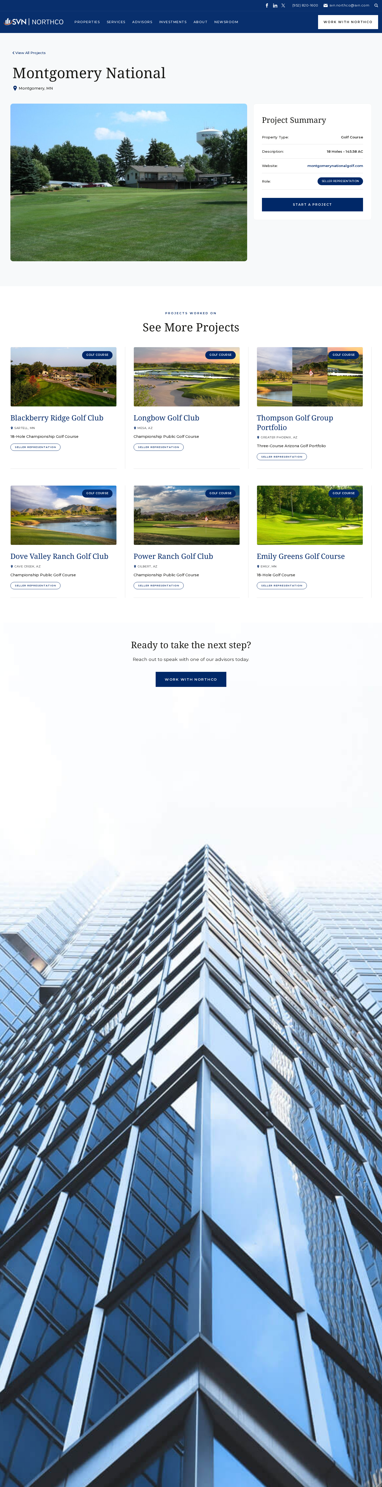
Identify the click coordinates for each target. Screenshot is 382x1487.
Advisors (142, 22)
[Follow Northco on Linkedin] (275, 5)
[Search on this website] (376, 5)
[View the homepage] (34, 22)
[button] (87, 22)
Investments (173, 22)
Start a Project (312, 204)
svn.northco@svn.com (350, 5)
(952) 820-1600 (305, 5)
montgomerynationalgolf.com (335, 166)
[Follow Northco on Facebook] (267, 5)
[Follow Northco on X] (283, 5)
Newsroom (226, 22)
